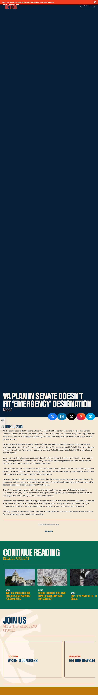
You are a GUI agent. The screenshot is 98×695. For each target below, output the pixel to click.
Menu (85, 5)
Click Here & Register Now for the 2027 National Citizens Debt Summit (28, 2)
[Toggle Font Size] (2, 426)
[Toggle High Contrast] (2, 420)
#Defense (49, 531)
